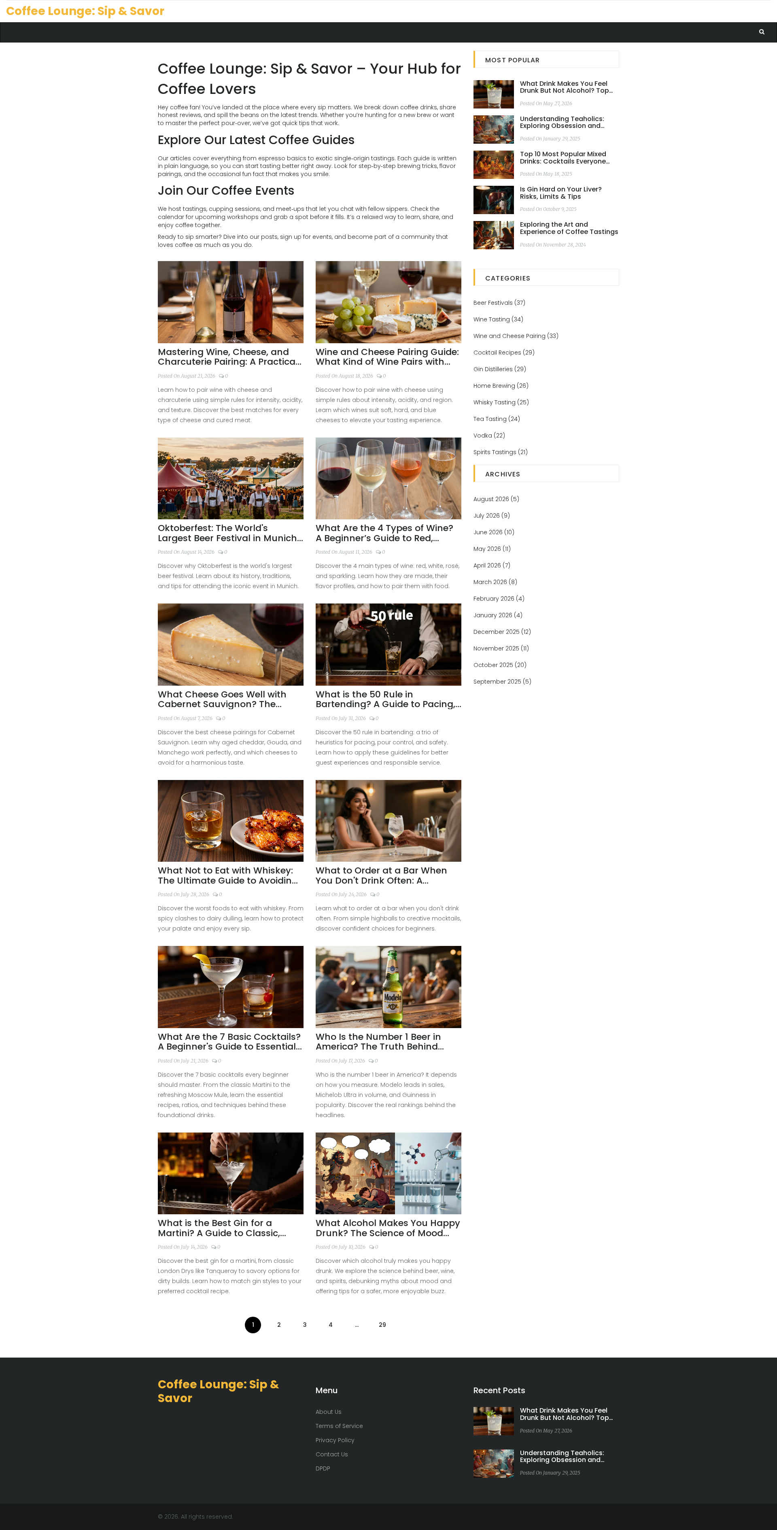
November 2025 (501, 648)
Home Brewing (501, 386)
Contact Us (332, 1454)
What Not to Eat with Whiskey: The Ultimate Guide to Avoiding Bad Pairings (228, 875)
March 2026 (495, 582)
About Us (329, 1412)
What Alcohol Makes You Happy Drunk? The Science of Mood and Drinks (388, 1228)
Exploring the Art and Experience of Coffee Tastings (569, 228)
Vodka (489, 435)
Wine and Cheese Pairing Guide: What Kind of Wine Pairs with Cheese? (387, 357)
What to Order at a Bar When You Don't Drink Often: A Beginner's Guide (381, 875)
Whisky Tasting (501, 402)
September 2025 (502, 682)
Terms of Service (339, 1426)
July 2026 (491, 516)
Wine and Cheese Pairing (515, 336)
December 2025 (502, 632)
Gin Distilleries (499, 369)
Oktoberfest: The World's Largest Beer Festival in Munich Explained (227, 533)
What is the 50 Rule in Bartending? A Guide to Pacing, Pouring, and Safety (385, 699)
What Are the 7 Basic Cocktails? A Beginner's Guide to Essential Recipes (229, 1042)
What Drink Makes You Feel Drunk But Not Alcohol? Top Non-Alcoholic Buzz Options (565, 87)
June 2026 (493, 532)
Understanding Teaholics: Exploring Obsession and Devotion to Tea (562, 122)
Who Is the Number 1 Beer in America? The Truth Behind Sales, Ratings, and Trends (378, 1042)
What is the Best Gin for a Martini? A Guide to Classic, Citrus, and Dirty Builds (219, 1228)
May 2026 (492, 549)
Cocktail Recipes (504, 352)
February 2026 (498, 599)
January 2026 (497, 615)
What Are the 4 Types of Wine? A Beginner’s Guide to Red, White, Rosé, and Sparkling (384, 533)
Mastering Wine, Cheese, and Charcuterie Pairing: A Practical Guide (228, 357)
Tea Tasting (496, 419)
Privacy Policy (335, 1440)
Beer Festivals (499, 303)
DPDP (323, 1468)
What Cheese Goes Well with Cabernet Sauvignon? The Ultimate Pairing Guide (222, 699)
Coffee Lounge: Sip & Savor (85, 11)
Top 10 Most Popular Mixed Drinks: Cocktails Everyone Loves (563, 158)
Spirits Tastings (500, 452)
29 (382, 1325)
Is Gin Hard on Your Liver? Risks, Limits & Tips (561, 193)
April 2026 (491, 565)
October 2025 (499, 665)
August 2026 (496, 499)
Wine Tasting (498, 319)
